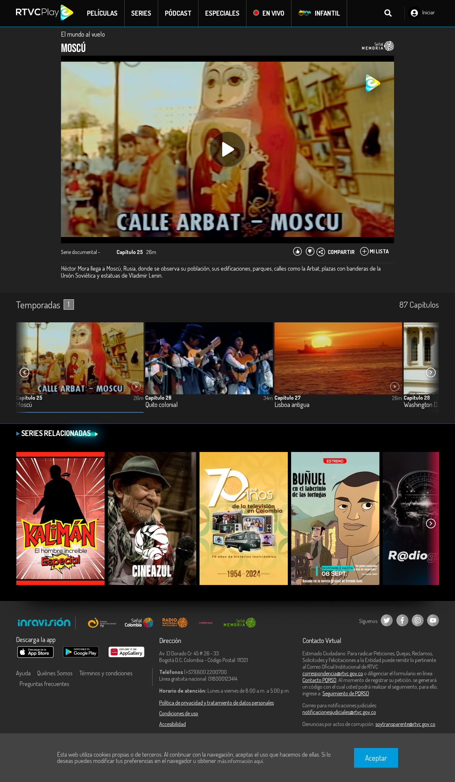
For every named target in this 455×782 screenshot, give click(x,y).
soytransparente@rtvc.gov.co (405, 724)
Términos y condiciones (106, 673)
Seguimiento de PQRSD (345, 693)
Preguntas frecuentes (44, 683)
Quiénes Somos (55, 673)
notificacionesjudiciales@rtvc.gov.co (339, 712)
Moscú (24, 405)
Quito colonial (161, 405)
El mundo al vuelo (83, 34)
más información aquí (240, 761)
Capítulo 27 (287, 397)
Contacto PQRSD (319, 680)
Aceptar (376, 757)
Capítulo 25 (29, 397)
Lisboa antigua (291, 405)
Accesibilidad (172, 724)
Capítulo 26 (158, 397)
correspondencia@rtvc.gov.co (332, 673)
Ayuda (23, 673)
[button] (431, 373)
